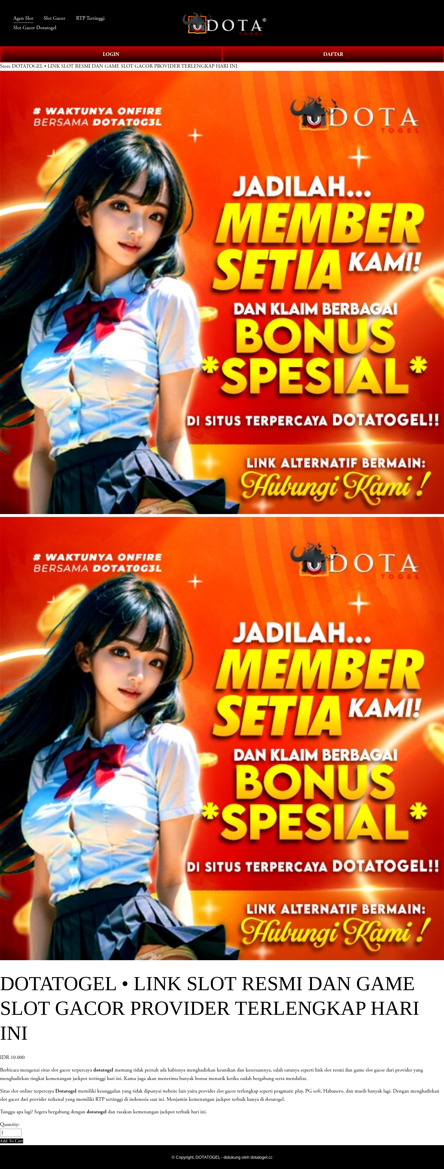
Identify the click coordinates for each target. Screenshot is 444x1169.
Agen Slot (23, 18)
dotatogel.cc (262, 1157)
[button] (11, 1140)
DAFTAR (333, 54)
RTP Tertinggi (90, 18)
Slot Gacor (54, 18)
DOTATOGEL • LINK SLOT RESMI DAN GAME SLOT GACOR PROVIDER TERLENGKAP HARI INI (124, 66)
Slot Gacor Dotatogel (34, 28)
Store (5, 66)
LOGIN (111, 54)
